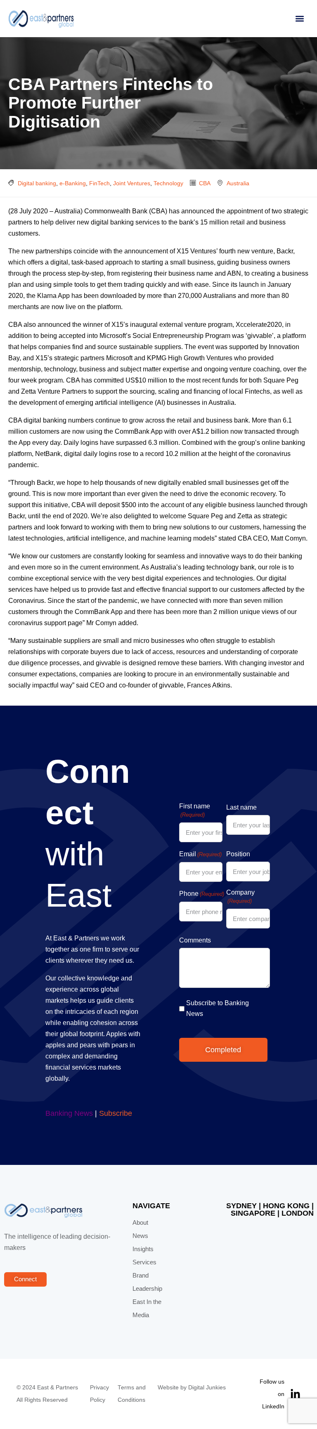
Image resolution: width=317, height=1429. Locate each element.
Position (238, 853)
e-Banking (72, 183)
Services (144, 1262)
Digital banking (37, 183)
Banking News (69, 1113)
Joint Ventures (131, 183)
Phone (201, 893)
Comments (195, 940)
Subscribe (115, 1113)
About (140, 1222)
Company (240, 896)
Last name (241, 807)
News (140, 1236)
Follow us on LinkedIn (272, 1394)
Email (200, 853)
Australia (238, 183)
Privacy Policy (99, 1393)
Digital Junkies (207, 1387)
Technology (168, 183)
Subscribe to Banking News (217, 1008)
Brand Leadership (147, 1282)
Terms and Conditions (132, 1393)
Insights (143, 1249)
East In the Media (146, 1308)
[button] (299, 19)
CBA (205, 183)
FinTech (99, 183)
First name (194, 810)
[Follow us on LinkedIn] (295, 1394)
